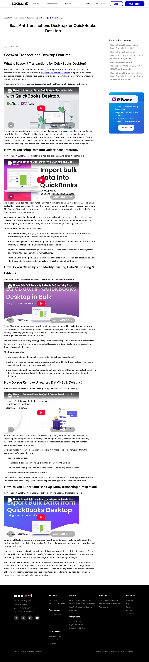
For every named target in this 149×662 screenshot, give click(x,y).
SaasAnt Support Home (14, 17)
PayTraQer (53, 600)
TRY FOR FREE (135, 4)
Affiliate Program (55, 614)
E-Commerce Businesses (108, 600)
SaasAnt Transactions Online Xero (82, 603)
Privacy (121, 651)
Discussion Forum (55, 640)
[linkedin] (30, 617)
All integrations (75, 621)
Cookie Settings (102, 651)
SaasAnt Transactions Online (80, 600)
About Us (129, 600)
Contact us (130, 614)
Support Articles (55, 636)
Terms (113, 651)
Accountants (103, 607)
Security (129, 610)
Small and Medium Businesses (110, 603)
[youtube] (37, 617)
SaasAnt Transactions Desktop (80, 607)
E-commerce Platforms (77, 628)
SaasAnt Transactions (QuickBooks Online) (45, 17)
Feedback (52, 643)
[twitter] (23, 617)
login (116, 4)
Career (128, 607)
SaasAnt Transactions (57, 603)
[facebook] (16, 617)
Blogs (128, 603)
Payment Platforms (76, 625)
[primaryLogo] (23, 595)
